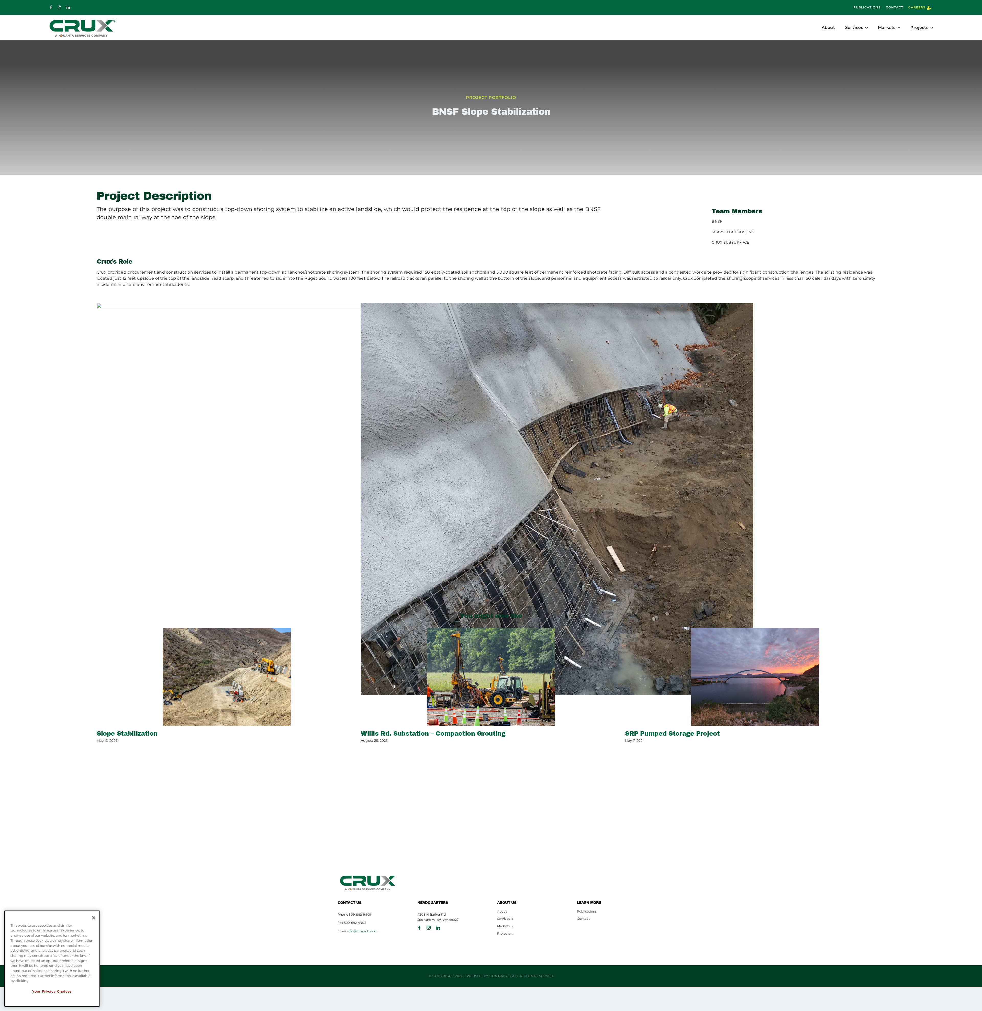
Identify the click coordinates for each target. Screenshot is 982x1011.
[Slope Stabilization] (227, 677)
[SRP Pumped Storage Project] (755, 677)
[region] (52, 958)
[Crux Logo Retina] (368, 874)
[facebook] (51, 7)
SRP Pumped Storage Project (672, 733)
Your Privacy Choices (52, 991)
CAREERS (916, 7)
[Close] (93, 918)
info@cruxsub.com (362, 931)
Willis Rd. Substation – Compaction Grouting (433, 733)
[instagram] (59, 7)
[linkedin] (68, 7)
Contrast (499, 976)
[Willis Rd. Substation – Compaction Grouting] (491, 677)
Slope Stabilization (127, 733)
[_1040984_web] (293, 499)
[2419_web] (557, 499)
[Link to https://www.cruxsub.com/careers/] (929, 8)
